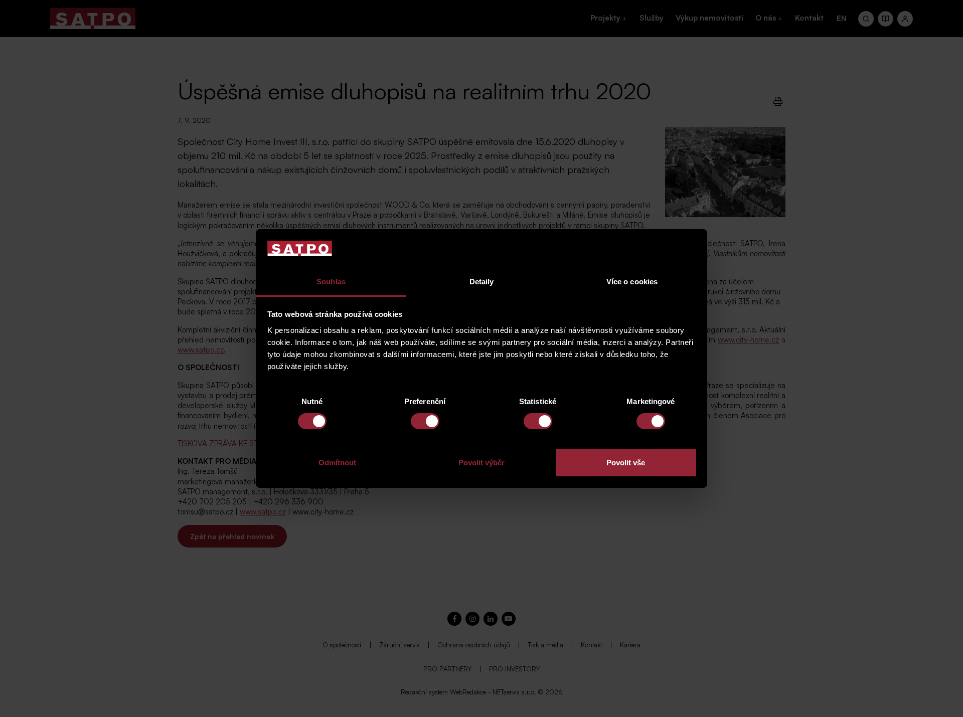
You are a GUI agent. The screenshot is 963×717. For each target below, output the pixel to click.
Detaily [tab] (481, 281)
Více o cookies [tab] (632, 281)
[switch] (425, 421)
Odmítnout (337, 462)
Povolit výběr (481, 462)
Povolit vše (625, 462)
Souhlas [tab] (331, 281)
